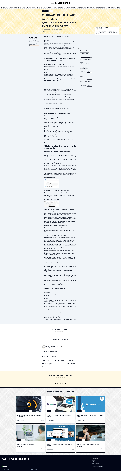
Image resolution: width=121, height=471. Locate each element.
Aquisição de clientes (101, 7)
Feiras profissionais (70, 7)
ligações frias (65, 235)
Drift (49, 40)
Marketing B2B (13, 7)
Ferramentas (4, 7)
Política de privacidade (35, 469)
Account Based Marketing (24, 7)
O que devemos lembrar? (34, 45)
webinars (51, 43)
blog (58, 52)
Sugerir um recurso (95, 463)
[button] (4, 466)
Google (65, 257)
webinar (47, 36)
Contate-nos (94, 461)
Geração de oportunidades (50, 7)
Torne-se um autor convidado (97, 466)
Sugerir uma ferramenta (96, 464)
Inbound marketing (37, 7)
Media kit (93, 460)
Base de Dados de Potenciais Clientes (85, 7)
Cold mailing (111, 7)
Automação (60, 7)
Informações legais (5, 469)
